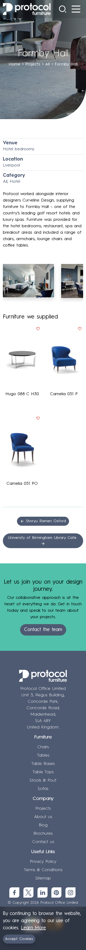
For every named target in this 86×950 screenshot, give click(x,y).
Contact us (43, 842)
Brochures (43, 833)
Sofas (43, 789)
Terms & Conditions (43, 870)
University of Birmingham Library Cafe (43, 538)
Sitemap (43, 878)
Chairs (43, 747)
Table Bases (43, 764)
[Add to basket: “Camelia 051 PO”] (38, 419)
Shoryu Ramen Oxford (45, 521)
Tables (43, 755)
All (47, 64)
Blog (43, 825)
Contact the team (43, 629)
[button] (37, 297)
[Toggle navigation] (76, 9)
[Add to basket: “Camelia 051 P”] (79, 330)
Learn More (33, 928)
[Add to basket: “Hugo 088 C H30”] (38, 330)
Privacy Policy (43, 861)
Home (14, 64)
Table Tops (43, 772)
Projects (32, 64)
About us (43, 817)
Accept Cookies (19, 939)
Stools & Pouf (43, 780)
